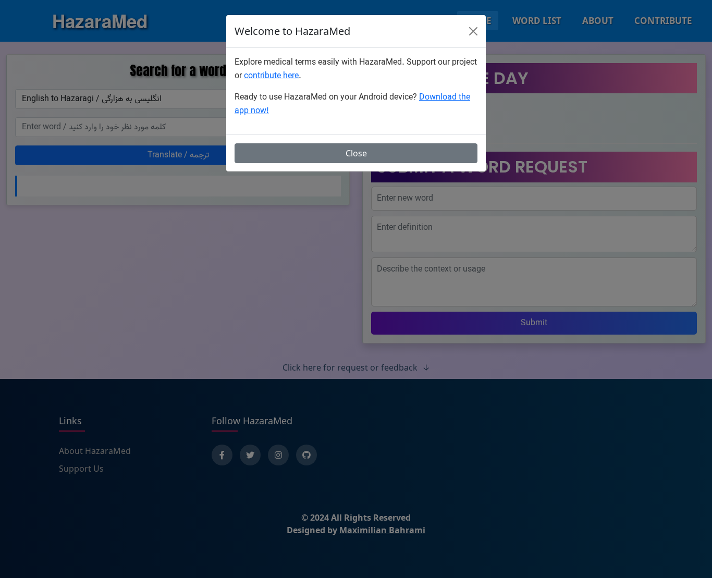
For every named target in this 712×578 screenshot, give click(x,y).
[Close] (473, 31)
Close (356, 153)
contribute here (271, 76)
